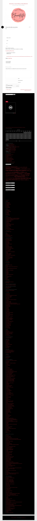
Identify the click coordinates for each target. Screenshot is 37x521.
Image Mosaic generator (9, 385)
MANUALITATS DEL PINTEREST (10, 290)
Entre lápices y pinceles (9, 246)
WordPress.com (24, 517)
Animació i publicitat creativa (9, 479)
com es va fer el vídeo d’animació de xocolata (11, 487)
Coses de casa (10, 172)
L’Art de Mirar (7, 453)
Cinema (10, 61)
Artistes (18, 168)
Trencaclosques (8, 427)
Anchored (7, 478)
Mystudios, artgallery (8, 253)
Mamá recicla (7, 343)
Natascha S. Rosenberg (9, 317)
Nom (19, 78)
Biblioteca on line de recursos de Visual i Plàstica (12, 438)
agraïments (19, 167)
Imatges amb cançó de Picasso (10, 224)
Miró (6, 175)
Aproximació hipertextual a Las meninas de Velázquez (12, 218)
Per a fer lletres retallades (9, 404)
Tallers (7, 179)
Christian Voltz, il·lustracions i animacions (11, 299)
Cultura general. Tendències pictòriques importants (12, 444)
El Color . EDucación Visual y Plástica (10, 446)
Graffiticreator (7, 383)
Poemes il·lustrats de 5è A (11, 144)
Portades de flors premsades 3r (10, 159)
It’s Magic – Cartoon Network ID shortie (11, 494)
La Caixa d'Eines (8, 389)
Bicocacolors (7, 331)
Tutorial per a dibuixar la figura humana (11, 428)
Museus (13, 175)
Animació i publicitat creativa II (10, 480)
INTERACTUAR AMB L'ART (9, 449)
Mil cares (7, 395)
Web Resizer (7, 279)
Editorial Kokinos (8, 305)
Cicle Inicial (9, 170)
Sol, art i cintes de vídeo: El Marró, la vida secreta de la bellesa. (14, 505)
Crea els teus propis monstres (9, 370)
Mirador (7, 252)
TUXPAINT (7, 429)
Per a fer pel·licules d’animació (10, 405)
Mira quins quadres (8, 396)
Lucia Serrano (8, 311)
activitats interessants (12, 167)
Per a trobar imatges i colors (9, 408)
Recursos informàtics (20, 178)
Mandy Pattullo (8, 313)
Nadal (16, 175)
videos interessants (13, 179)
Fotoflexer (7, 272)
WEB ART (7, 260)
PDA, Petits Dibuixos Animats (9, 321)
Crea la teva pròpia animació (9, 372)
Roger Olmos (7, 326)
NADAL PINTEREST (8, 287)
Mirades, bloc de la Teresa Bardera (10, 251)
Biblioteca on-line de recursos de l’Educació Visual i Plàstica (13, 439)
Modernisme (9, 175)
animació (8, 168)
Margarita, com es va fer (9, 498)
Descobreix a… (8, 206)
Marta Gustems (8, 315)
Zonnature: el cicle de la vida (9, 512)
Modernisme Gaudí (8, 352)
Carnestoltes (24, 168)
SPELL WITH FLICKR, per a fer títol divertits (11, 424)
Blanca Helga (8, 298)
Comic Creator (8, 368)
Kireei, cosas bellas (8, 249)
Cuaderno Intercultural (9, 374)
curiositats (16, 172)
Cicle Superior (22, 170)
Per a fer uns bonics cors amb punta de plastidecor (12, 462)
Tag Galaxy (7, 334)
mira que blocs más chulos (9, 457)
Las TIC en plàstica (8, 392)
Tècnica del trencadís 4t (9, 157)
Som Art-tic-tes (8, 258)
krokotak (7, 450)
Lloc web (19, 82)
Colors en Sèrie (8, 485)
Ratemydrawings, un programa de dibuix (11, 503)
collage (30, 170)
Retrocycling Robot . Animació (10, 504)
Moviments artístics (8, 459)
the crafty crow (8, 472)
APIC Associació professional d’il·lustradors (11, 295)
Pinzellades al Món (8, 325)
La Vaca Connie (8, 391)
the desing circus (8, 507)
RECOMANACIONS (19, 176)
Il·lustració (19, 173)
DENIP (20, 172)
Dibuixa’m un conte (8, 302)
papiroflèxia (19, 175)
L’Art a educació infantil (9, 452)
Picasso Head (8, 227)
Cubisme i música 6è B (9, 160)
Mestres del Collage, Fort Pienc (10, 456)
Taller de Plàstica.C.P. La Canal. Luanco (11, 470)
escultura (25, 172)
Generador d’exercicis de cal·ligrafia (10, 378)
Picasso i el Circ (25, 175)
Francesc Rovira (8, 306)
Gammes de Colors (8, 377)
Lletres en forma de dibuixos (9, 393)
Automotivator (8, 361)
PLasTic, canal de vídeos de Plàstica (10, 465)
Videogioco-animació (8, 510)
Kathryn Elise (7, 149)
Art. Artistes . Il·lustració (9, 296)
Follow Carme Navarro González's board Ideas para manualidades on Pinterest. (15, 127)
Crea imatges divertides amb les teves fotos (11, 268)
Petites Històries (8, 409)
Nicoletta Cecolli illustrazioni (9, 318)
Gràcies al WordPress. (14, 517)
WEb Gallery (7, 282)
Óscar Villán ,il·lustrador (9, 319)
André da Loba (8, 293)
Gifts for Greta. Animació (9, 492)
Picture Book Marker (8, 323)
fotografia (13, 173)
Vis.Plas (7, 474)
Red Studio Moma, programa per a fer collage (11, 421)
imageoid (7, 273)
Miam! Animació (8, 499)
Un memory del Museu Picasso (10, 229)
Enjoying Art (7, 245)
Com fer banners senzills (9, 235)
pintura (7, 176)
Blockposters (7, 362)
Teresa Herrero (8, 327)
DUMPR (7, 269)
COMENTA (7, 212)
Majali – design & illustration (9, 312)
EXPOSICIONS (8, 207)
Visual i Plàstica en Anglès (22, 179)
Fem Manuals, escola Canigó (9, 248)
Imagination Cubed (8, 386)
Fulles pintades (8, 89)
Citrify (7, 267)
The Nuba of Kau (8, 335)
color (6, 172)
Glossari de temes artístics (9, 447)
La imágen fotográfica (9, 276)
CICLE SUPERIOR (8, 204)
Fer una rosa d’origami (13, 147)
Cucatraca (7, 300)
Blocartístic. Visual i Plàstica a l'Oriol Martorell (18, 3)
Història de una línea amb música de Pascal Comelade (13, 493)
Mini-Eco (7, 345)
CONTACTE (7, 213)
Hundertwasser (8, 223)
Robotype (7, 422)
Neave (7, 402)
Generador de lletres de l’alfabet (10, 380)
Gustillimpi (7, 307)
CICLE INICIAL (8, 202)
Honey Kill (7, 222)
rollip (6, 278)
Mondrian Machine (8, 397)
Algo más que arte (8, 217)
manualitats (27, 173)
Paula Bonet (7, 320)
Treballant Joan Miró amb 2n (9, 158)
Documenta (7, 241)
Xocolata (7, 511)
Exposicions (8, 173)
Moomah (7, 398)
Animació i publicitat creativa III (10, 481)
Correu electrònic (20, 80)
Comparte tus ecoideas (9, 443)
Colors (7, 366)
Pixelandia (7, 417)
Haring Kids (7, 384)
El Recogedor (8, 242)
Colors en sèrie (8, 486)
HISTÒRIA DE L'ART (8, 221)
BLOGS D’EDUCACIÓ (9, 240)
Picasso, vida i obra (8, 228)
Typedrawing (7, 430)
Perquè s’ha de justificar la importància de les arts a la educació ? (14, 463)
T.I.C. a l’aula (7, 469)
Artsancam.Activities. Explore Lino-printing (11, 360)
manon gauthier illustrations (9, 314)
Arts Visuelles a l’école (9, 239)
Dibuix (22, 172)
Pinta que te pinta (8, 324)
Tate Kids (7, 259)
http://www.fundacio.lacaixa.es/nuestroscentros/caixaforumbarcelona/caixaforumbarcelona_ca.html (19, 56)
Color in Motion (8, 365)
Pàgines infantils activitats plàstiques (10, 255)
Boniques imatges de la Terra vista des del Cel (12, 266)
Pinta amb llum (8, 416)
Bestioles (7, 330)
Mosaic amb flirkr (8, 399)
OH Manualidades (8, 254)
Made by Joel (7, 342)
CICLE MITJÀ (7, 203)
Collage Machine (8, 364)
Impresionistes (8, 262)
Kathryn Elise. (8, 147)
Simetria (7, 423)
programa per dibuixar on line (9, 418)
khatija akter (7, 150)
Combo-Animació (8, 488)
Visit (7, 200)
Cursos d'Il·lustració (8, 301)
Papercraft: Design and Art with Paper (10, 500)
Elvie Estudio (7, 243)
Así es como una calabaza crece (10, 482)
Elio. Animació (8, 491)
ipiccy (7, 275)
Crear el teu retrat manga (9, 373)
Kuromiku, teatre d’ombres (9, 451)
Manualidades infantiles (9, 344)
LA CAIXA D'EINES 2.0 (9, 390)
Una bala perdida (8, 509)
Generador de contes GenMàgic (10, 379)
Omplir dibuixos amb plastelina (10, 403)
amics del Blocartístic (24, 167)
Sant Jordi (28, 178)
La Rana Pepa (10, 58)
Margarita (7, 497)
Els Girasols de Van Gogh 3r (12, 148)
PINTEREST (7, 288)
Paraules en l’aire (8, 501)
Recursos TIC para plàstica (9, 420)
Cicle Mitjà (15, 170)
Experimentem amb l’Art (9, 247)
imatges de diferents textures (9, 274)
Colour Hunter (8, 367)
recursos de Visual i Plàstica (10, 178)
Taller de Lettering (8, 236)
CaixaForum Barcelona (10, 50)
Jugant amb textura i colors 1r (9, 154)
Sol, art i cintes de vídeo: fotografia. (10, 468)
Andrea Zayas (8, 294)
